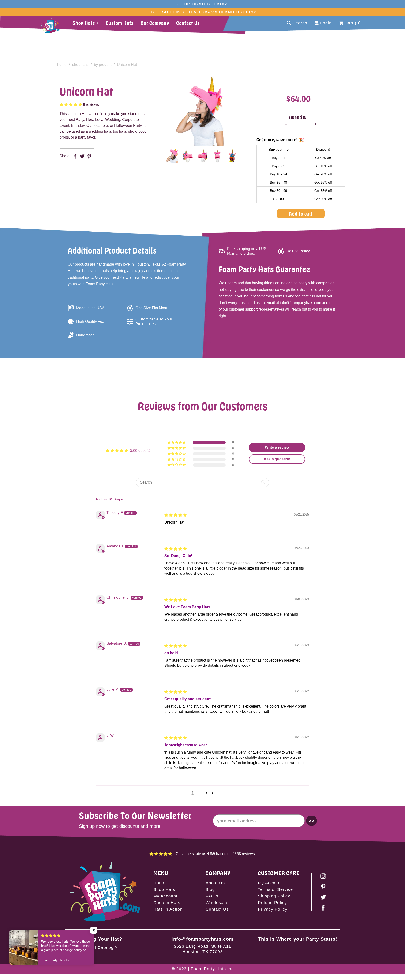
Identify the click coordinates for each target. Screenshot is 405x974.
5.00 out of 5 (140, 451)
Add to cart (301, 213)
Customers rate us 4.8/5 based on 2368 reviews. (216, 854)
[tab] (172, 156)
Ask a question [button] (277, 459)
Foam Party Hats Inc (212, 968)
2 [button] (200, 793)
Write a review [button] (277, 447)
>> (311, 820)
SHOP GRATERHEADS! (202, 4)
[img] (175, 515)
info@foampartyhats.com (202, 939)
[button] (71, 105)
